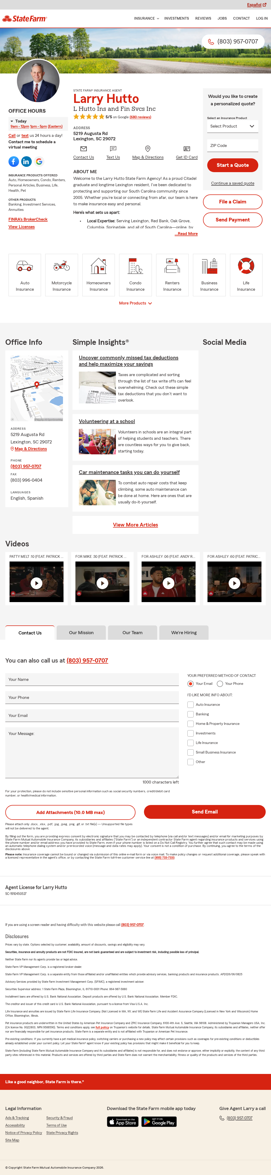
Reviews (203, 18)
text (25, 135)
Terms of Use (56, 1125)
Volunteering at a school (107, 421)
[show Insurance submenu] (157, 18)
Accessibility (15, 1125)
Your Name (18, 679)
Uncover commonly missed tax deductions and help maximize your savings (128, 361)
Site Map (12, 1140)
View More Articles (135, 525)
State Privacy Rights (62, 1133)
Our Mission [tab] (81, 632)
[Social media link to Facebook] (13, 161)
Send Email (205, 812)
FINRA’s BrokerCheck (28, 219)
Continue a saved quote (232, 183)
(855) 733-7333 (164, 857)
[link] (24, 18)
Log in (262, 18)
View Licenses (21, 227)
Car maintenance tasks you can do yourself (129, 472)
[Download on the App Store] (123, 1121)
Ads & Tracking (17, 1118)
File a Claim (232, 201)
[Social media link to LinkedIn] (26, 161)
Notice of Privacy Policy (23, 1133)
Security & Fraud (59, 1118)
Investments (176, 18)
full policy (102, 1027)
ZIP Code (218, 145)
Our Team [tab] (133, 632)
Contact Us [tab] (30, 632)
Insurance (144, 18)
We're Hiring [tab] (184, 632)
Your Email (18, 715)
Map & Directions (31, 449)
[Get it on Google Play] (159, 1121)
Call (12, 135)
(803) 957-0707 (26, 466)
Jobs (222, 18)
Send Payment (233, 220)
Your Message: (21, 734)
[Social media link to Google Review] (39, 161)
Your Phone (18, 697)
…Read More (186, 234)
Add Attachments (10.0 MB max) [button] (70, 812)
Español (254, 5)
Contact (241, 18)
